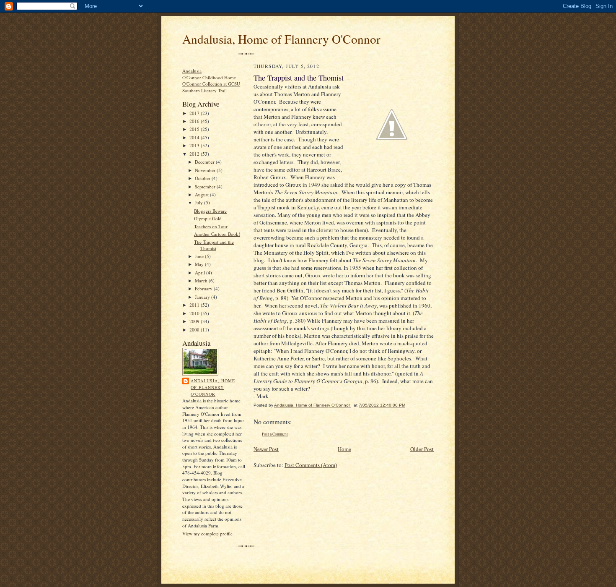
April (200, 272)
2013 (195, 145)
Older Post (422, 449)
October (203, 178)
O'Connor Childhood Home (209, 77)
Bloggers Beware (210, 211)
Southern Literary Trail (204, 90)
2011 (195, 305)
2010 (195, 313)
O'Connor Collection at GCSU (211, 84)
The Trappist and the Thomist (214, 245)
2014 (195, 137)
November (206, 170)
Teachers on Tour (211, 226)
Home (344, 449)
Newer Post (266, 449)
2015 (195, 129)
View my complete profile (207, 533)
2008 (195, 329)
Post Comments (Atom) (311, 465)
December (205, 162)
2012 (195, 154)
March (202, 280)
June (200, 256)
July (199, 202)
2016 (195, 121)
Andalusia (192, 71)
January (203, 297)
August (202, 194)
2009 (195, 321)
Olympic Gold (208, 218)
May (200, 264)
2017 (195, 113)
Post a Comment (275, 434)
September (206, 186)
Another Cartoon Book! (217, 234)
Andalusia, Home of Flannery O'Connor (281, 39)
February (204, 288)
